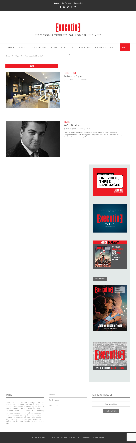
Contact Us (78, 3)
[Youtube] (75, 7)
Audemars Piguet (73, 76)
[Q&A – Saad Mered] (33, 139)
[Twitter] (64, 7)
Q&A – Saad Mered (74, 125)
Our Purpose (66, 3)
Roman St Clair (70, 80)
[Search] (69, 55)
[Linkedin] (71, 7)
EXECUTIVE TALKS (84, 47)
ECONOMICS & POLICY (39, 47)
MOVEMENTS (99, 47)
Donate (56, 3)
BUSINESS (23, 47)
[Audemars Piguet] (33, 90)
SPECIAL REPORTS (67, 47)
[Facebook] (60, 7)
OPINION (54, 47)
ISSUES (11, 47)
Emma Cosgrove (70, 129)
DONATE (125, 47)
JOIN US (113, 47)
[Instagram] (68, 7)
